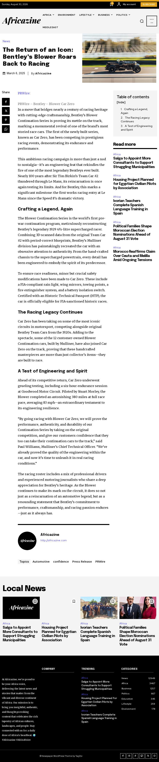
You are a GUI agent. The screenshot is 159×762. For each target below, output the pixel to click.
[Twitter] (6, 111)
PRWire (100, 561)
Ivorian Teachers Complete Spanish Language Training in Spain (99, 718)
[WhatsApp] (6, 129)
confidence (61, 561)
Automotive (41, 561)
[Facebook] (6, 102)
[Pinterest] (6, 120)
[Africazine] (27, 541)
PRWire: (24, 93)
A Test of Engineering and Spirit (136, 128)
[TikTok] (135, 756)
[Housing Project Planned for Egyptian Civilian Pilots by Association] (60, 608)
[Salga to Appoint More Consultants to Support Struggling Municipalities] (21, 608)
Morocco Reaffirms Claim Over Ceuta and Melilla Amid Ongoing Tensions (134, 256)
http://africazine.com (54, 540)
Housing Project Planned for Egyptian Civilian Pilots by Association (134, 184)
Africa (117, 154)
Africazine (43, 73)
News (6, 41)
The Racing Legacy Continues (135, 119)
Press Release (82, 561)
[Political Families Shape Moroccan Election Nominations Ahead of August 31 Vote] (137, 608)
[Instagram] (129, 756)
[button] (141, 21)
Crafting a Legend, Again (134, 111)
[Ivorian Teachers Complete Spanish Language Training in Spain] (99, 608)
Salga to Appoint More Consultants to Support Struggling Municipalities (134, 163)
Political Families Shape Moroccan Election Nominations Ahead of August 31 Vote (137, 636)
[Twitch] (142, 756)
